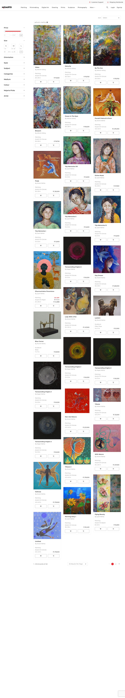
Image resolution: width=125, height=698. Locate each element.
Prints (63, 7)
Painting (24, 7)
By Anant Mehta (100, 120)
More (92, 7)
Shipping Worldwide (115, 2)
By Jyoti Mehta (69, 169)
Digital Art (45, 7)
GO (21, 35)
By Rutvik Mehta (40, 343)
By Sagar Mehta (70, 269)
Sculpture (71, 7)
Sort (99, 18)
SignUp (119, 7)
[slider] (5, 31)
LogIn (113, 7)
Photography (82, 7)
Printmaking (34, 7)
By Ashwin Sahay (40, 69)
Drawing (55, 7)
